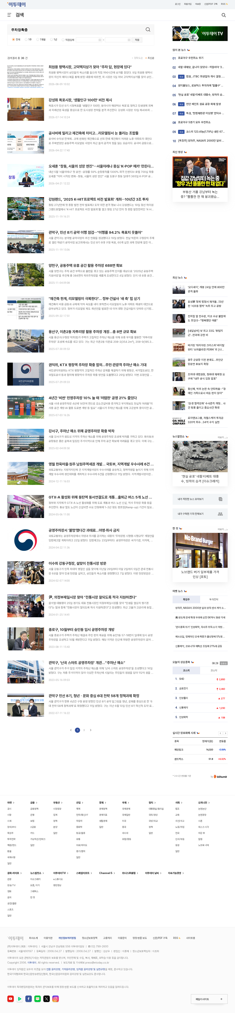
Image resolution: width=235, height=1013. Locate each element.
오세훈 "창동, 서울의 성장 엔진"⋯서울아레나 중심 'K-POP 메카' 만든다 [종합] (105, 166)
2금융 (33, 827)
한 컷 (32, 897)
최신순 (151, 57)
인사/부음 (179, 839)
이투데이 (32, 962)
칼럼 (200, 839)
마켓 (9, 802)
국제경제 (126, 808)
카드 (32, 833)
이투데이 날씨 (152, 873)
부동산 (56, 802)
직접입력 (69, 39)
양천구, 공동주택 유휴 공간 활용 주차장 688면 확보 (85, 265)
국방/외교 (153, 821)
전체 (18, 39)
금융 (32, 802)
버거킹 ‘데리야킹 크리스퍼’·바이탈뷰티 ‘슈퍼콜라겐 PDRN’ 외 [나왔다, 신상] (206, 350)
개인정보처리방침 (67, 938)
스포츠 (10, 909)
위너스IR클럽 (128, 873)
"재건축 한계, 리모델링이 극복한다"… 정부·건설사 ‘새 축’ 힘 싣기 (94, 298)
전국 (177, 833)
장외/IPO (11, 827)
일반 (9, 863)
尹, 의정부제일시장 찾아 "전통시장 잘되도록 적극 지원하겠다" (93, 597)
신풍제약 (183, 707)
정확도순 (138, 57)
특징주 (186, 599)
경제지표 (103, 814)
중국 (124, 827)
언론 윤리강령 (53, 969)
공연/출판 (11, 903)
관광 (9, 879)
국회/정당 (153, 814)
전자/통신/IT (82, 814)
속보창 (198, 4)
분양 (55, 827)
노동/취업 (179, 827)
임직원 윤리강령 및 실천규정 (90, 969)
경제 (101, 802)
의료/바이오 (81, 845)
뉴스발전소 (35, 873)
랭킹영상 (57, 885)
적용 (137, 39)
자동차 (79, 821)
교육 (177, 814)
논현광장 (202, 814)
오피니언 (202, 802)
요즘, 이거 (34, 885)
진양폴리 (183, 698)
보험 (32, 821)
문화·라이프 (13, 873)
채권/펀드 (11, 845)
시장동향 (57, 808)
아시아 (125, 833)
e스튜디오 (58, 879)
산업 (78, 802)
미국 (124, 821)
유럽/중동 (126, 839)
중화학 (79, 827)
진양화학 (183, 717)
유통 (78, 839)
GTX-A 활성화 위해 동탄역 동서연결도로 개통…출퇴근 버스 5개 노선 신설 (102, 497)
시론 (200, 821)
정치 (151, 802)
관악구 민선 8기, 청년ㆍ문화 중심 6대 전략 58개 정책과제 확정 (94, 696)
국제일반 (126, 814)
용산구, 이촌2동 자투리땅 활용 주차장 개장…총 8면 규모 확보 (92, 332)
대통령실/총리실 (156, 808)
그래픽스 (34, 891)
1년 (55, 39)
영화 (9, 891)
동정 (177, 845)
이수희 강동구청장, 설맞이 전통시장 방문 (77, 563)
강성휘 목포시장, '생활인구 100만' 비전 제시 (80, 100)
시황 (9, 814)
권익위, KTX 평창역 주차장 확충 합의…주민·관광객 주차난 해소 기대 (98, 365)
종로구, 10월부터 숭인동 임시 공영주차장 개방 (81, 629)
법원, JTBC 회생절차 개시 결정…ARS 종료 (206, 76)
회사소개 (33, 938)
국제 (124, 802)
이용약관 (48, 938)
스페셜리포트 (82, 873)
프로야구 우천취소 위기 (190, 58)
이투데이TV (59, 873)
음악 (9, 897)
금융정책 (34, 808)
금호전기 (183, 688)
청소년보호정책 (89, 938)
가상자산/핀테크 (37, 839)
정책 (55, 821)
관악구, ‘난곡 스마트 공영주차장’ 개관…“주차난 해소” (87, 663)
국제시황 (11, 857)
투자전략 (213, 599)
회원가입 (187, 4)
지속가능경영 (174, 873)
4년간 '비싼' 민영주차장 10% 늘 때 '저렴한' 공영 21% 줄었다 (93, 398)
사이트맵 (190, 938)
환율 (9, 851)
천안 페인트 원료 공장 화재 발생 (200, 104)
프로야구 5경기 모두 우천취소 (194, 122)
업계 (55, 814)
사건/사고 (179, 821)
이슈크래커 (35, 879)
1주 (30, 39)
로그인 (177, 4)
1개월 (43, 39)
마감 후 (201, 833)
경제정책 (103, 808)
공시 (9, 808)
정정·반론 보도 (140, 938)
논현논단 (202, 808)
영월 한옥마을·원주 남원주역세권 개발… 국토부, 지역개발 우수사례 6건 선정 (103, 464)
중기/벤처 (80, 851)
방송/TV (11, 885)
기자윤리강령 (68, 969)
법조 (177, 808)
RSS (223, 4)
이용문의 (122, 938)
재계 (78, 808)
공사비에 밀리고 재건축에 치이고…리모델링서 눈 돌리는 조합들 (93, 133)
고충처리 (107, 938)
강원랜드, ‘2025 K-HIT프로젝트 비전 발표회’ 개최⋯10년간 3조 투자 (99, 199)
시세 (9, 821)
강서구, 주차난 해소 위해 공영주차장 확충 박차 (81, 431)
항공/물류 (80, 833)
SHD (181, 678)
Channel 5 (105, 873)
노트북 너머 (203, 845)
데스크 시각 (203, 827)
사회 (177, 802)
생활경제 (103, 821)
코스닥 (214, 670)
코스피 (186, 670)
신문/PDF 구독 (210, 4)
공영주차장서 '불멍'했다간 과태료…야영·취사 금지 (84, 530)
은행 (32, 814)
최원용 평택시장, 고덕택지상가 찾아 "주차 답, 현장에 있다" (90, 67)
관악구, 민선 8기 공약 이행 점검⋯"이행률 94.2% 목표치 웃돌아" (95, 232)
